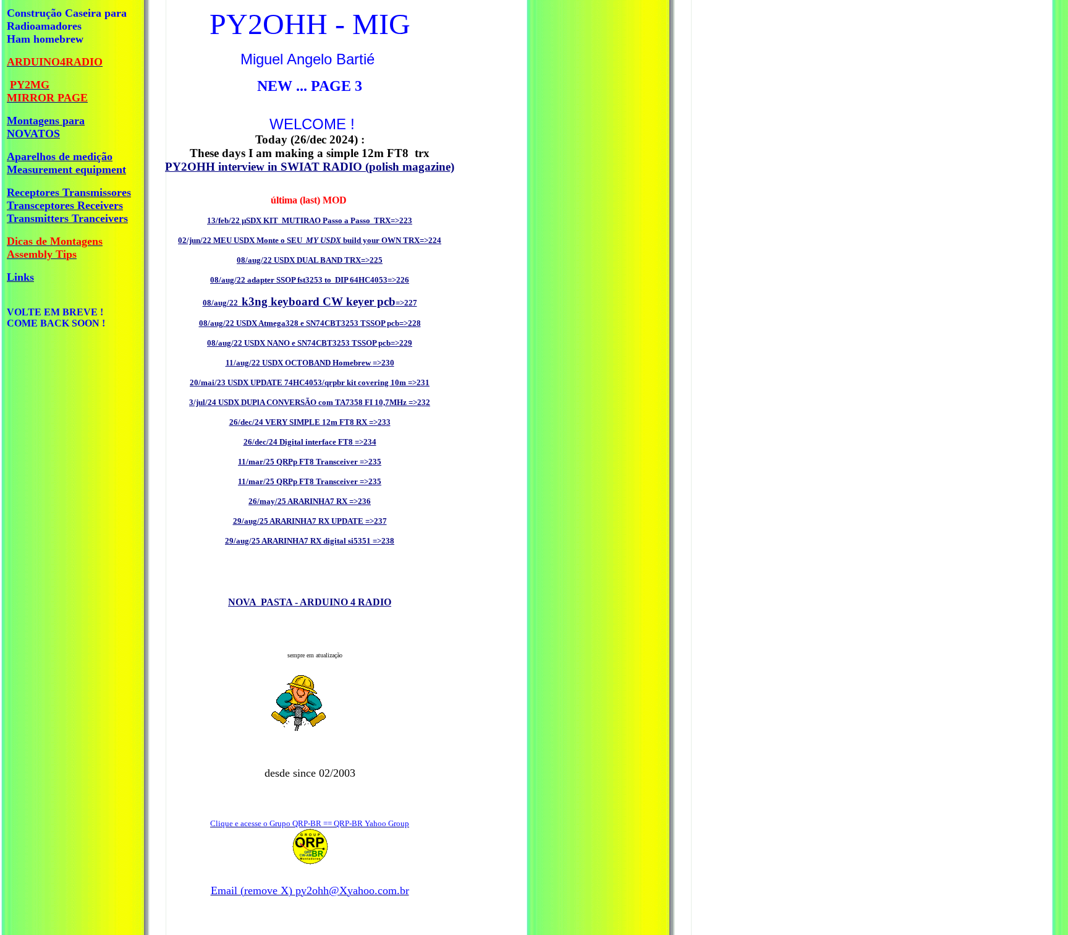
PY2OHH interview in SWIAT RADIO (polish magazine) (309, 166)
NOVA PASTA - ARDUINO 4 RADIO (309, 602)
